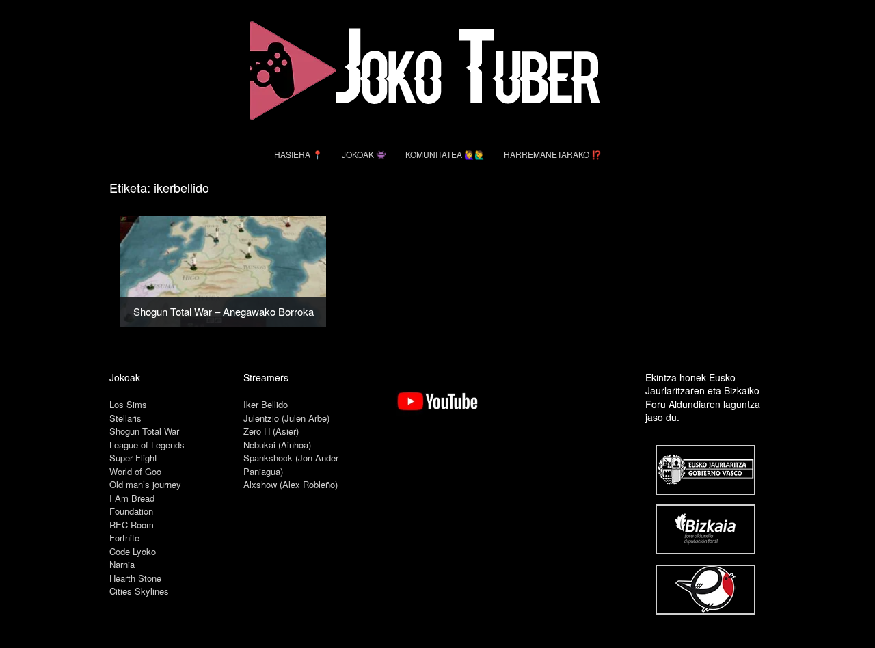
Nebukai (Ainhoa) (277, 444)
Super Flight (133, 457)
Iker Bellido (265, 404)
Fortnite (124, 537)
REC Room (131, 524)
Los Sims (128, 404)
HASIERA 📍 (298, 154)
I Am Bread (131, 497)
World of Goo (135, 471)
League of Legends (147, 444)
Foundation (131, 510)
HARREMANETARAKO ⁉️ (553, 154)
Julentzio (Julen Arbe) (286, 417)
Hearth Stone (135, 577)
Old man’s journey (145, 484)
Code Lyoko (132, 551)
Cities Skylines (139, 590)
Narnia (122, 564)
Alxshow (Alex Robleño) (290, 484)
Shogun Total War (144, 430)
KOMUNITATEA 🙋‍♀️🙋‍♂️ (445, 154)
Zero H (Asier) (271, 430)
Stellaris (125, 417)
